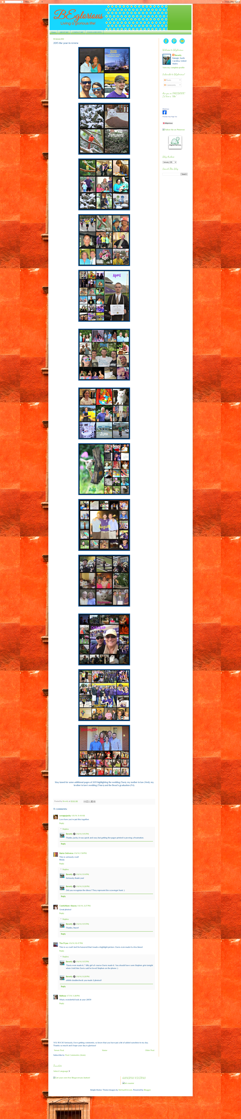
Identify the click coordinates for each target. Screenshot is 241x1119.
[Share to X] (89, 801)
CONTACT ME (77, 32)
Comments (171, 85)
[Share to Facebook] (92, 801)
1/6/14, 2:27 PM (84, 906)
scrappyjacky (65, 816)
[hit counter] (128, 1083)
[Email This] (85, 801)
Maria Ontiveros (66, 853)
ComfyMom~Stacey (68, 906)
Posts (168, 80)
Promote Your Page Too (170, 116)
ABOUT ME (64, 32)
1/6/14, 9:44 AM (78, 816)
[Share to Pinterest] (94, 801)
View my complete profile (174, 67)
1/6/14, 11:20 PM (82, 886)
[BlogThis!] (87, 801)
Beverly (69, 834)
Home (53, 32)
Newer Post (59, 1050)
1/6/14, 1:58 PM (80, 853)
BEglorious (166, 109)
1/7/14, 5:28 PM (73, 996)
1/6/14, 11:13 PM (82, 924)
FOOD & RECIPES (94, 32)
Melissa (62, 996)
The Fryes (63, 943)
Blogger (147, 1090)
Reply (61, 823)
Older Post (149, 1050)
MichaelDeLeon (125, 1090)
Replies (66, 829)
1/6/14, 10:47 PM (76, 943)
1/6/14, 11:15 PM (82, 834)
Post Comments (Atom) (75, 1055)
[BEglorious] (165, 114)
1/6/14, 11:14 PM (82, 874)
